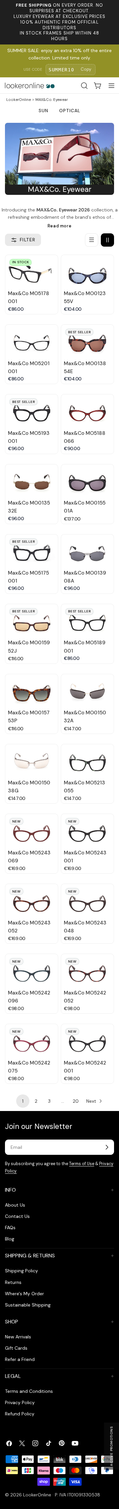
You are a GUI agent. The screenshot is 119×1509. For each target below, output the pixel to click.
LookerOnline (18, 100)
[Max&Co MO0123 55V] (87, 271)
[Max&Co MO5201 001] (31, 341)
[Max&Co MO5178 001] (31, 271)
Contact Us (17, 1216)
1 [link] (22, 1101)
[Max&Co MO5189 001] (87, 620)
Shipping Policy (21, 1271)
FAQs (10, 1228)
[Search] (84, 85)
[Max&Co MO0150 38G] (31, 760)
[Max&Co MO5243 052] (31, 900)
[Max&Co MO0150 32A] (87, 690)
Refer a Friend (20, 1359)
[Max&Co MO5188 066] (87, 410)
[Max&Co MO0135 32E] (31, 480)
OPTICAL (70, 111)
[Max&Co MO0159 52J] (31, 620)
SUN (43, 111)
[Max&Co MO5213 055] (87, 760)
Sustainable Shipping (28, 1305)
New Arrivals (18, 1337)
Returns (13, 1282)
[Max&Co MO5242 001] (87, 1040)
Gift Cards (16, 1348)
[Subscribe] (106, 1147)
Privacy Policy (20, 1402)
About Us (15, 1205)
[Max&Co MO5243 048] (87, 900)
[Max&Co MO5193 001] (31, 410)
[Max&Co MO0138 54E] (87, 341)
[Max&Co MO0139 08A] (87, 550)
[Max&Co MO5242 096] (31, 970)
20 (76, 1101)
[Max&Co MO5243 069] (31, 830)
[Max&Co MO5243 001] (87, 830)
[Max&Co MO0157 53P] (31, 690)
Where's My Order (24, 1294)
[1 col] (91, 240)
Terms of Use (81, 1163)
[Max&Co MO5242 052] (87, 970)
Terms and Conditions (29, 1391)
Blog (9, 1239)
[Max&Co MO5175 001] (31, 550)
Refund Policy (19, 1414)
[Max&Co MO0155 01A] (87, 480)
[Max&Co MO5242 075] (31, 1040)
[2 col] (107, 240)
